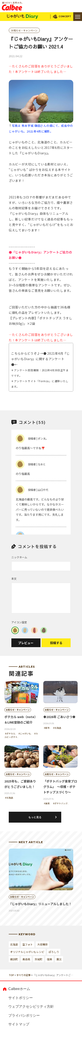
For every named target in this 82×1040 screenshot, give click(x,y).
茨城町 (38, 959)
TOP (11, 975)
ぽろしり (54, 952)
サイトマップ (18, 1024)
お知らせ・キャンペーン (24, 30)
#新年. (47, 727)
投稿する (56, 643)
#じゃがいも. (25, 733)
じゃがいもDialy (22, 16)
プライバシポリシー (24, 1015)
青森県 (26, 959)
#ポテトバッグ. (60, 803)
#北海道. (57, 727)
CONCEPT (65, 16)
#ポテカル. (10, 733)
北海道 (14, 944)
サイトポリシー (20, 998)
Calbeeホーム (19, 989)
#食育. (47, 803)
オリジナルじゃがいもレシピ (27, 952)
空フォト (27, 944)
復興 (49, 959)
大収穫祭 (42, 944)
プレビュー (25, 643)
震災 (59, 959)
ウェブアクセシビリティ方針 (31, 1006)
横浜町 (14, 959)
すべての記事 (23, 975)
